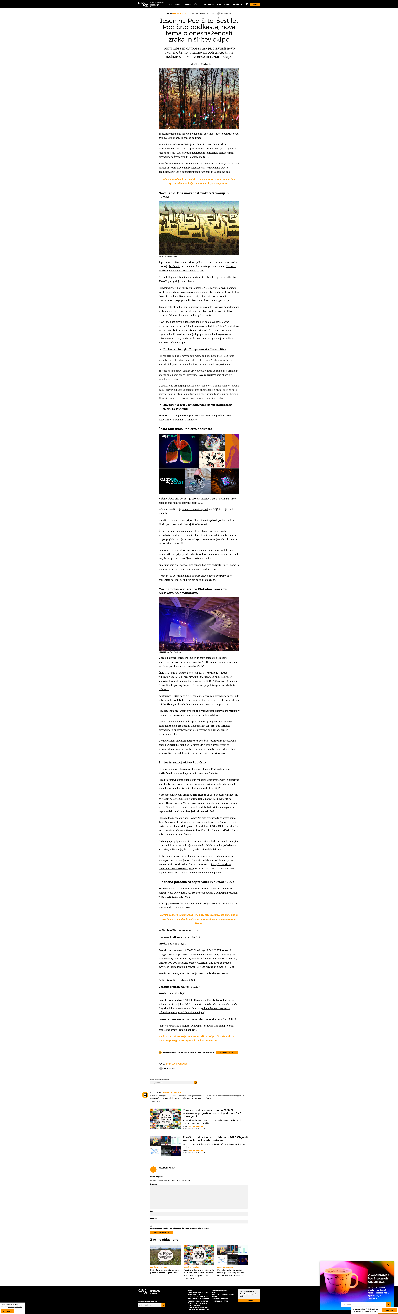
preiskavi (220, 287)
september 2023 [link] (188, 930)
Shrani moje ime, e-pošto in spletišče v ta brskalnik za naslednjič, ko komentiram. (179, 1228)
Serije (177, 4)
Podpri (255, 4)
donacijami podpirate (193, 171)
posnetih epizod (199, 509)
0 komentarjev (225, 13)
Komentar (154, 1184)
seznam (186, 509)
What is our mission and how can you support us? (198, 1309)
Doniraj (249, 1300)
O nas (219, 4)
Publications (208, 4)
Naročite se (238, 4)
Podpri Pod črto (226, 1052)
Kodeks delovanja (219, 1290)
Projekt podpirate (187, 1029)
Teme (170, 4)
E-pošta (153, 1218)
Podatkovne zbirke (220, 1299)
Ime (152, 1211)
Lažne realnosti (173, 535)
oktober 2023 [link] (187, 980)
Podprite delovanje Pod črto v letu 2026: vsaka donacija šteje (198, 1303)
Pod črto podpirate (220, 1301)
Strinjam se (7, 1311)
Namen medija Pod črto (197, 1292)
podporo (173, 914)
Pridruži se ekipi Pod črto (198, 1299)
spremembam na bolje (181, 183)
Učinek (197, 4)
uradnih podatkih (171, 277)
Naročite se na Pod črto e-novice (223, 1296)
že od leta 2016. (195, 672)
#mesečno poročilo (177, 1064)
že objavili (174, 266)
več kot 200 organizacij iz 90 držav (189, 676)
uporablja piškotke (15, 1307)
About (227, 4)
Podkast (187, 4)
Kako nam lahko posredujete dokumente (198, 1296)
